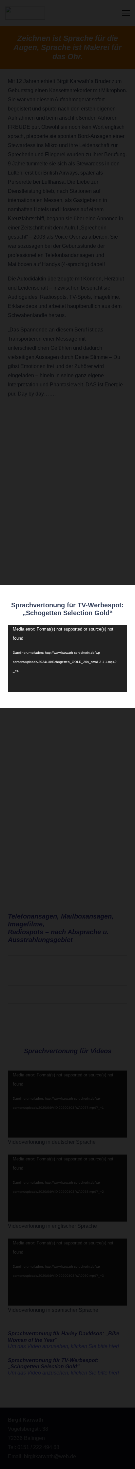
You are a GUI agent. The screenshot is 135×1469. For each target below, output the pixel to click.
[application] (67, 658)
